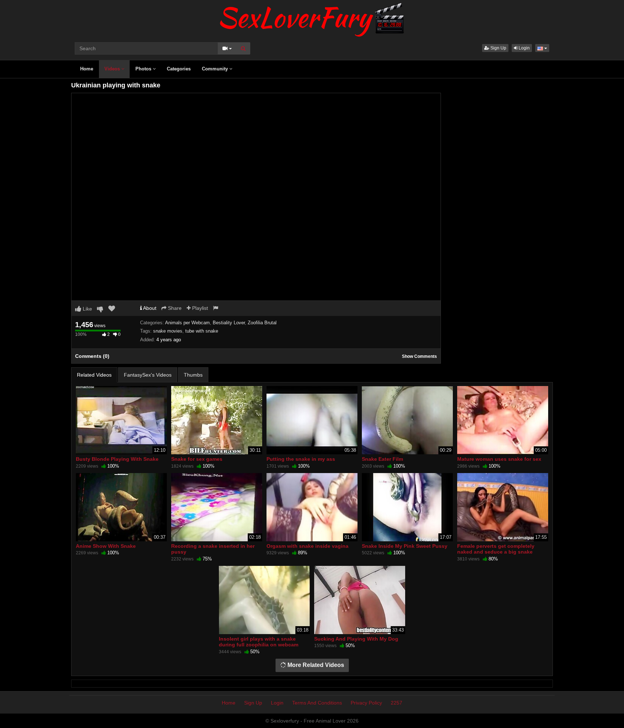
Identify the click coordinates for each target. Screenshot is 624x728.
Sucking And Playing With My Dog (356, 639)
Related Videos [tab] (94, 375)
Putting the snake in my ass (300, 459)
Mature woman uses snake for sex (499, 459)
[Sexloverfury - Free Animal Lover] (312, 18)
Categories (179, 69)
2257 (396, 703)
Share (174, 308)
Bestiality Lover (229, 322)
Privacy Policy (366, 703)
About (149, 308)
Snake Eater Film (382, 459)
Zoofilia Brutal (262, 322)
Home (86, 69)
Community (215, 69)
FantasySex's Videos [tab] (148, 375)
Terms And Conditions (317, 703)
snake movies (167, 331)
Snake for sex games (196, 459)
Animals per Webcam (187, 322)
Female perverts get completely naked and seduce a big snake (495, 549)
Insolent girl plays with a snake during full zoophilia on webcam (258, 641)
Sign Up (497, 48)
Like (86, 309)
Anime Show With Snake (106, 546)
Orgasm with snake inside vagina (307, 546)
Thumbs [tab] (193, 375)
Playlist (199, 308)
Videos (112, 69)
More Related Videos (315, 665)
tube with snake (201, 331)
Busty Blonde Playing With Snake (117, 459)
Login (523, 48)
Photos (144, 69)
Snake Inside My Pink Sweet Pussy (404, 546)
